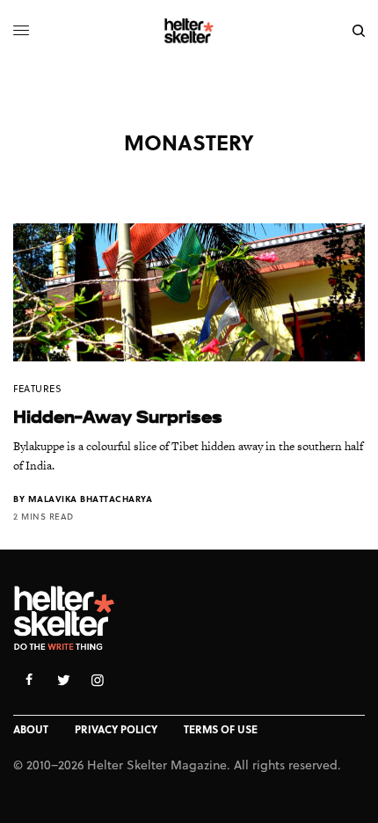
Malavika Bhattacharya (90, 498)
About (30, 729)
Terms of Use (221, 729)
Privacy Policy (116, 729)
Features (37, 388)
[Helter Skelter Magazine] (189, 31)
